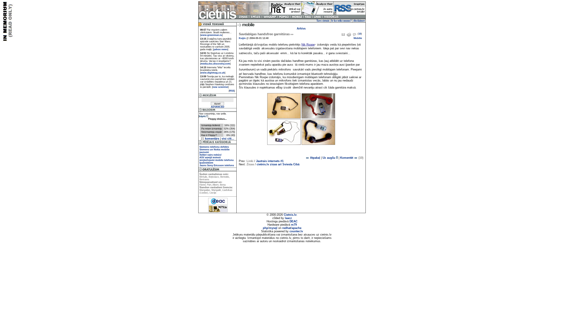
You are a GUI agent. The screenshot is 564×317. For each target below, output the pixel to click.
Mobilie (358, 38)
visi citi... (228, 138)
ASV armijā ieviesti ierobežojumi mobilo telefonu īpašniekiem (216, 160)
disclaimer (359, 20)
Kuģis (242, 38)
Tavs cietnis (322, 20)
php (265, 228)
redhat (286, 228)
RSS (231, 90)
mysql (273, 228)
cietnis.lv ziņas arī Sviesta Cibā (278, 164)
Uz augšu (329, 157)
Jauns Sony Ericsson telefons (216, 165)
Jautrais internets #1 (270, 161)
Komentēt (347, 157)
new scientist (220, 87)
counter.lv (296, 231)
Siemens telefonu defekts (214, 147)
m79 (294, 224)
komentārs (210, 138)
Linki (250, 161)
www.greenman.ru (211, 35)
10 (359, 33)
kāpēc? (203, 116)
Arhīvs (301, 28)
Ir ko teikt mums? (341, 20)
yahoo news (220, 49)
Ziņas (250, 164)
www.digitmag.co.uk (213, 72)
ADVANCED (217, 106)
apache (296, 228)
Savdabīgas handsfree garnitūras (266, 34)
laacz (288, 218)
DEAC (293, 221)
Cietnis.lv (290, 214)
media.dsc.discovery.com (215, 63)
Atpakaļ (314, 157)
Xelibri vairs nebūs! (210, 154)
